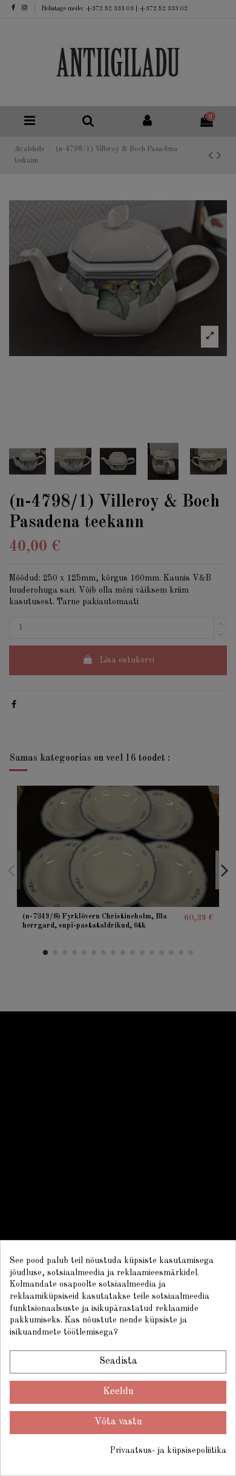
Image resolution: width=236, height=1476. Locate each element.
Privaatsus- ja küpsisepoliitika (168, 1450)
